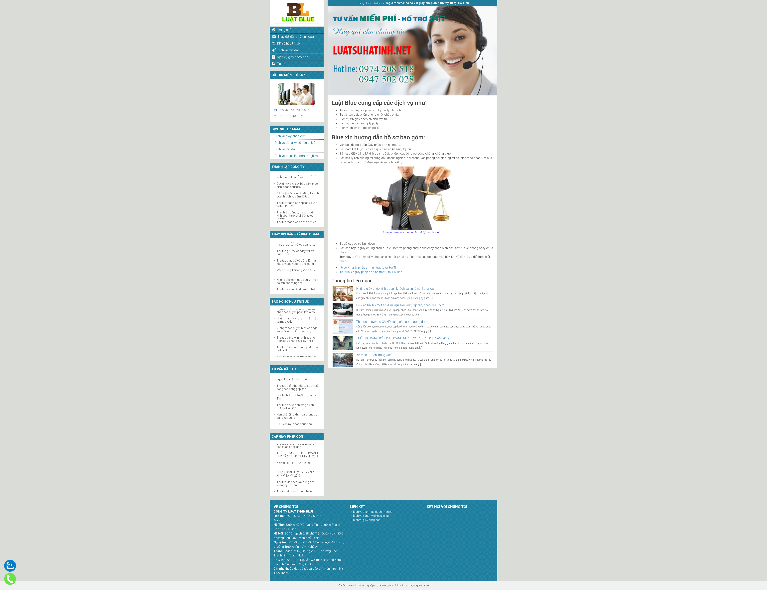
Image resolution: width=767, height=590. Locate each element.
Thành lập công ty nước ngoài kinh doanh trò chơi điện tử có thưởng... (295, 209)
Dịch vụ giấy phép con (290, 136)
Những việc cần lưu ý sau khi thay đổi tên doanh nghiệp (297, 275)
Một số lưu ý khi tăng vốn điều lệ (296, 263)
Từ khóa (378, 3)
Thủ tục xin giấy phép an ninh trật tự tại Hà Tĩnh (371, 272)
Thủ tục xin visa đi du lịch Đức (295, 485)
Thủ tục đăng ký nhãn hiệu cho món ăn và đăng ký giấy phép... (296, 333)
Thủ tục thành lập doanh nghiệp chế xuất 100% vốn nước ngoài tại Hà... (297, 219)
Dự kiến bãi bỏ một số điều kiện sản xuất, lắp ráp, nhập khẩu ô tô (400, 305)
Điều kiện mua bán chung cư (294, 417)
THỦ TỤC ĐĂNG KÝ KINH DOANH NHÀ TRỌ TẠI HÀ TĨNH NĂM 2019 (298, 448)
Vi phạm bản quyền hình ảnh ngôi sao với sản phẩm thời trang (297, 323)
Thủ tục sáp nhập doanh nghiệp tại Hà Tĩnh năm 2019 (296, 284)
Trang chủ (363, 3)
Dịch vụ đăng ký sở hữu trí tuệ (295, 143)
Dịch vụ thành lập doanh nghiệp (296, 156)
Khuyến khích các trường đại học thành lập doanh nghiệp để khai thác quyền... (297, 353)
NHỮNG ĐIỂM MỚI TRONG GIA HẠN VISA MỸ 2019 (295, 467)
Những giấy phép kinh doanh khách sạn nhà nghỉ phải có (395, 289)
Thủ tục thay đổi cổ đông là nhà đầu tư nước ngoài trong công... (296, 256)
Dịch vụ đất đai (285, 149)
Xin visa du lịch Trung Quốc (294, 456)
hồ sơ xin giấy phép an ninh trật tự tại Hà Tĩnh (369, 267)
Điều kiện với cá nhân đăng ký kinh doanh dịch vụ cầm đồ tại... (298, 188)
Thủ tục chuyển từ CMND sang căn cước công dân (391, 322)
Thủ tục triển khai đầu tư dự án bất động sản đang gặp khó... (298, 381)
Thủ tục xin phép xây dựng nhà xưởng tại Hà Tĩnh (296, 477)
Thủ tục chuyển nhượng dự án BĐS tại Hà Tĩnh (295, 400)
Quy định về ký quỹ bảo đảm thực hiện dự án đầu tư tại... (297, 179)
